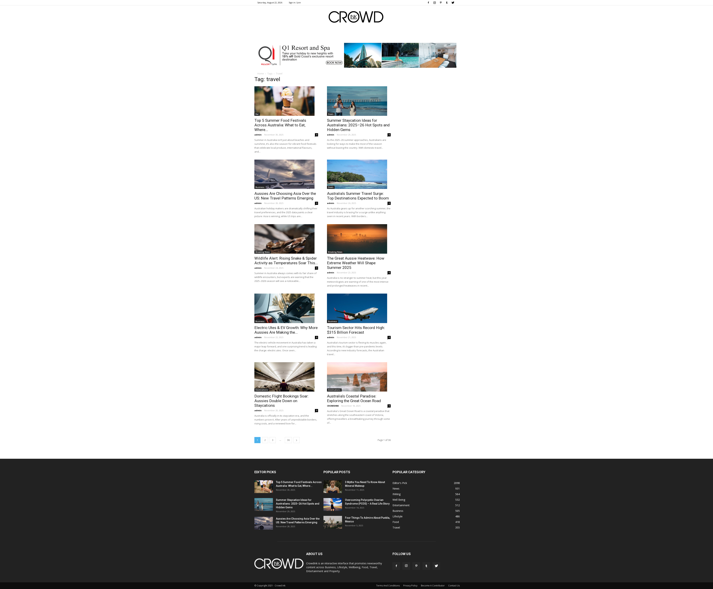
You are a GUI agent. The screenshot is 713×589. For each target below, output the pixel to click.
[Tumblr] (447, 2)
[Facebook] (428, 2)
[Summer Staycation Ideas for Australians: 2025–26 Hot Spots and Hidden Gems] (359, 101)
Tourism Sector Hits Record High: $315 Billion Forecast (356, 330)
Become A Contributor (433, 585)
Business (259, 187)
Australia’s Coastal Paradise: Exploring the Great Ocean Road (354, 398)
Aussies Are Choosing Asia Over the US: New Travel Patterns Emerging (285, 195)
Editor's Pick (400, 483)
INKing (397, 494)
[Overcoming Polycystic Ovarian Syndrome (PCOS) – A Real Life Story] (332, 504)
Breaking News (262, 252)
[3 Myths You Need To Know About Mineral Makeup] (332, 486)
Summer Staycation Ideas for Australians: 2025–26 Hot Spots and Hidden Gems (358, 125)
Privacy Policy (410, 585)
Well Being (399, 499)
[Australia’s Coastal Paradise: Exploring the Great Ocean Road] (359, 377)
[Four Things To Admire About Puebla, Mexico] (332, 522)
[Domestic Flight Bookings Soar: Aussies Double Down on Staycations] (286, 377)
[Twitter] (453, 2)
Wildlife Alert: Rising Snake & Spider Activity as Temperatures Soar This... (286, 260)
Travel (396, 527)
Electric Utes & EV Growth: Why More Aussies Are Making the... (286, 330)
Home (260, 73)
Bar (257, 114)
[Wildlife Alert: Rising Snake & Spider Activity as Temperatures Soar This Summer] (286, 239)
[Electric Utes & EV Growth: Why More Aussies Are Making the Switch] (286, 308)
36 (288, 440)
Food (396, 522)
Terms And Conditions (388, 585)
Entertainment (401, 505)
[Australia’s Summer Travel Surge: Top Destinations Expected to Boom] (359, 174)
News (396, 488)
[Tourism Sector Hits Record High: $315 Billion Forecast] (359, 308)
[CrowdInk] (356, 18)
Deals (330, 114)
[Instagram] (434, 2)
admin (258, 134)
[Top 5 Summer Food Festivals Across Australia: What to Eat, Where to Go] (286, 101)
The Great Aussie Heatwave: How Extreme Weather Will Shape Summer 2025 (355, 263)
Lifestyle (398, 516)
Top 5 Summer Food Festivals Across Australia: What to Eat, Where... (280, 125)
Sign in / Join (295, 2)
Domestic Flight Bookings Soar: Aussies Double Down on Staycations (281, 401)
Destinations (261, 390)
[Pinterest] (440, 2)
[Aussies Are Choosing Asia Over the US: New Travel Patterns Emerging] (286, 174)
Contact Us (454, 585)
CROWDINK (333, 405)
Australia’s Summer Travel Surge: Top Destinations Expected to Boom (358, 195)
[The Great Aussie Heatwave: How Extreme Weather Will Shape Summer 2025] (359, 239)
